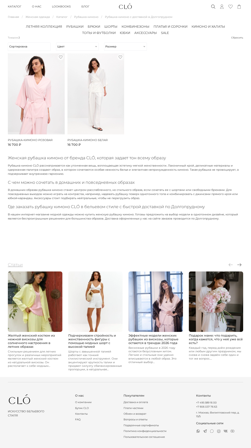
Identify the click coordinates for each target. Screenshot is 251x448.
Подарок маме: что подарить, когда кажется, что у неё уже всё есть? (216, 339)
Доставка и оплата (136, 402)
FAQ (78, 419)
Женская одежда (37, 17)
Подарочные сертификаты (141, 425)
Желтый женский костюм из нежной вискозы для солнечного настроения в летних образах (31, 341)
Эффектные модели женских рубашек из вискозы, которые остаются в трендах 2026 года (153, 339)
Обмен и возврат (135, 413)
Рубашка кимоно (86, 17)
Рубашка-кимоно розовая (30, 140)
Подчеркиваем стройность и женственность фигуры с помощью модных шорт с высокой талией (92, 341)
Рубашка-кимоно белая (87, 140)
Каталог (62, 17)
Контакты (81, 413)
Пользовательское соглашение (144, 436)
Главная (13, 17)
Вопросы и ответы (135, 419)
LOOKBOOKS (61, 6)
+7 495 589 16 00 (206, 402)
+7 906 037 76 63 (206, 406)
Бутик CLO (82, 408)
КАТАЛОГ (14, 6)
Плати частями (133, 408)
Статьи (15, 264)
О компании (83, 402)
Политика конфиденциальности (145, 431)
